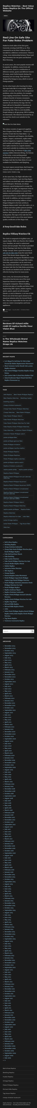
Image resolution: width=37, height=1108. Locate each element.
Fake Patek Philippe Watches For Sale (17, 423)
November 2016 (10, 848)
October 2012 (9, 965)
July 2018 (8, 801)
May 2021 (8, 720)
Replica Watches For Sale (12, 516)
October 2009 (9, 1051)
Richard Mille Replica (12, 604)
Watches (7, 527)
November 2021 (10, 705)
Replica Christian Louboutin (13, 466)
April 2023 (8, 665)
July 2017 (8, 829)
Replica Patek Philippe (11, 473)
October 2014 (9, 908)
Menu (6, 15)
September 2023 (10, 653)
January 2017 (9, 843)
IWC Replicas (9, 571)
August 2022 (9, 684)
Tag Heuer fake (25, 523)
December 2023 (10, 646)
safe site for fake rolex (10, 253)
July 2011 (7, 1001)
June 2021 (8, 717)
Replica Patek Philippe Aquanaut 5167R (17, 485)
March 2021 (8, 724)
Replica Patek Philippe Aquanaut (15, 481)
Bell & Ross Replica (11, 542)
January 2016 (9, 872)
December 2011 (10, 989)
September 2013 (10, 939)
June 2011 (8, 1003)
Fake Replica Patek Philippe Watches (16, 427)
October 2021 (9, 708)
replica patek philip (10, 469)
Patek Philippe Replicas (12, 455)
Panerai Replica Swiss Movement (16, 575)
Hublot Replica (10, 566)
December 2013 (10, 932)
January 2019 (9, 786)
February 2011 (9, 1012)
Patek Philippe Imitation (12, 444)
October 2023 (9, 650)
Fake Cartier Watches (12, 559)
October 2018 (9, 793)
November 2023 (10, 648)
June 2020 (8, 746)
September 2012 (10, 967)
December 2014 (10, 903)
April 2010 (8, 1036)
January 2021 (9, 729)
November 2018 (10, 791)
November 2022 (10, 677)
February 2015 (9, 898)
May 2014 (8, 920)
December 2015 (10, 874)
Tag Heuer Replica (11, 618)
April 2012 (8, 979)
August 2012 (9, 970)
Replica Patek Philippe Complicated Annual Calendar (16, 493)
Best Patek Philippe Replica (23, 394)
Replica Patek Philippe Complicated (16, 489)
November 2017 (10, 820)
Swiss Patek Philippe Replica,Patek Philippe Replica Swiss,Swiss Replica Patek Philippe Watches (19, 613)
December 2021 (10, 703)
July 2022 (8, 686)
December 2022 (10, 674)
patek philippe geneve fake (13, 441)
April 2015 (8, 893)
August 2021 (9, 712)
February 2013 (9, 955)
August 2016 (9, 855)
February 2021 (9, 727)
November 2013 (10, 934)
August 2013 (9, 941)
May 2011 (8, 1005)
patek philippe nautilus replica (14, 448)
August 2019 (9, 770)
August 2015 (9, 884)
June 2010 (8, 1032)
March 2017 (8, 839)
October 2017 (9, 822)
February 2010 (9, 1041)
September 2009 (10, 1053)
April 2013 (8, 951)
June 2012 (8, 974)
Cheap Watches (9, 412)
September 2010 (10, 1024)
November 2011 (10, 991)
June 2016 (8, 860)
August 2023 (9, 655)
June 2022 (8, 689)
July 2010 (8, 1029)
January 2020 (9, 758)
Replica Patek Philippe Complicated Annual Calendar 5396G (16, 497)
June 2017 (8, 831)
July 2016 (8, 858)
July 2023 (8, 658)
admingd (8, 309)
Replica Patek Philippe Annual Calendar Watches (17, 477)
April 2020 (8, 751)
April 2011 (8, 1008)
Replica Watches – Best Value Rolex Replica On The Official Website (18, 8)
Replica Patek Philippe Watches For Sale (18, 599)
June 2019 (8, 774)
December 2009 (10, 1046)
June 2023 (8, 660)
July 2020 (8, 743)
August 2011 (9, 998)
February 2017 (9, 841)
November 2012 (10, 962)
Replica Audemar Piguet (13, 590)
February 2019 (9, 784)
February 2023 (9, 670)
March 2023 (9, 667)
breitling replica (9, 402)
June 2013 (8, 946)
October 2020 (9, 736)
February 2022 (9, 698)
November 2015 (10, 877)
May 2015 (8, 891)
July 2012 (8, 972)
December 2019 (10, 760)
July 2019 (8, 772)
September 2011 (10, 996)
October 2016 (9, 851)
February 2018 (9, 812)
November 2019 (10, 762)
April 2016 (8, 865)
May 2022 (8, 691)
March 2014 (8, 924)
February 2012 (9, 984)
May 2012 (8, 977)
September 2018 (10, 796)
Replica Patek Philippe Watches (14, 506)
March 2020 (9, 753)
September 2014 (10, 910)
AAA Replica (8, 394)
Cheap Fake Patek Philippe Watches (16, 409)
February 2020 (9, 755)
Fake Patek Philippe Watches (14, 419)
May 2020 (8, 748)
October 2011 (9, 993)
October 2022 (9, 679)
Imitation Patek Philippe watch (14, 434)
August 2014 (9, 912)
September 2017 (10, 824)
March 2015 (8, 896)
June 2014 (8, 917)
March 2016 (9, 867)
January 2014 (9, 929)
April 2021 (8, 722)
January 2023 (9, 672)
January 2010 (9, 1043)
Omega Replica (10, 573)
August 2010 (9, 1027)
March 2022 (9, 696)
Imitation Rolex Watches (13, 568)
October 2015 (9, 879)
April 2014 (8, 922)
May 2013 (8, 948)
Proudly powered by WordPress (21, 1104)
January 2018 (9, 815)
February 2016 (9, 870)
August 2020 (9, 741)
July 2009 (8, 1058)
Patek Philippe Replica (11, 452)
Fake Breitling (9, 556)
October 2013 (9, 936)
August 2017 (9, 827)
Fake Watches (8, 430)
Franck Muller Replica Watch (14, 563)
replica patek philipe (26, 469)
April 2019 (8, 779)
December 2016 (10, 846)
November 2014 (10, 905)
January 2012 (9, 986)
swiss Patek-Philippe (11, 523)
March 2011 (8, 1010)
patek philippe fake (10, 437)
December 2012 (10, 960)
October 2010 (9, 1022)
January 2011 (9, 1015)
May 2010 (8, 1034)
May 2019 (8, 777)
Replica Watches (9, 513)
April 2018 (8, 808)
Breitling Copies (26, 398)
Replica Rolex (25, 509)
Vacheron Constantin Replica (14, 621)
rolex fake (26, 516)
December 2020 (10, 731)
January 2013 (9, 958)
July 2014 (8, 915)
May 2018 (8, 805)
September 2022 (10, 681)
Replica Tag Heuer (11, 602)
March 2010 (8, 1039)
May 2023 (8, 662)
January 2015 (9, 901)
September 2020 (10, 739)
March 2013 (8, 953)
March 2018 (8, 810)
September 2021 (10, 710)
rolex (6, 609)
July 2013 (8, 943)
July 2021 (8, 715)
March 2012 (8, 982)
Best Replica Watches (11, 398)
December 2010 (10, 1017)
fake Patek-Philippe (23, 412)
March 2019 (9, 781)
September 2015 (10, 882)
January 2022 (9, 700)
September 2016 (10, 853)
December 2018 (10, 789)
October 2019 (9, 765)
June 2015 (8, 889)
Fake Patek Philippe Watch (13, 416)
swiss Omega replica (11, 520)
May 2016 (8, 862)
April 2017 (8, 836)
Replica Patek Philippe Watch (14, 502)
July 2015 (8, 886)
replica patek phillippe (11, 509)
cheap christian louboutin (12, 405)
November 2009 (10, 1048)
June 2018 (8, 803)
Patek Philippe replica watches (14, 459)
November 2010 (10, 1020)
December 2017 (10, 817)
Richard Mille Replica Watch (14, 606)
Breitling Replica (10, 544)
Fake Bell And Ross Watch (13, 554)
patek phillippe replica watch (13, 462)
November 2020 (10, 734)
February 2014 (9, 927)
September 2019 (10, 767)
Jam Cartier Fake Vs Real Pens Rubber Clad (19, 375)
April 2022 (8, 693)
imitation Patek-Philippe (23, 430)
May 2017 (8, 834)
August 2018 (9, 798)
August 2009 (9, 1055)
